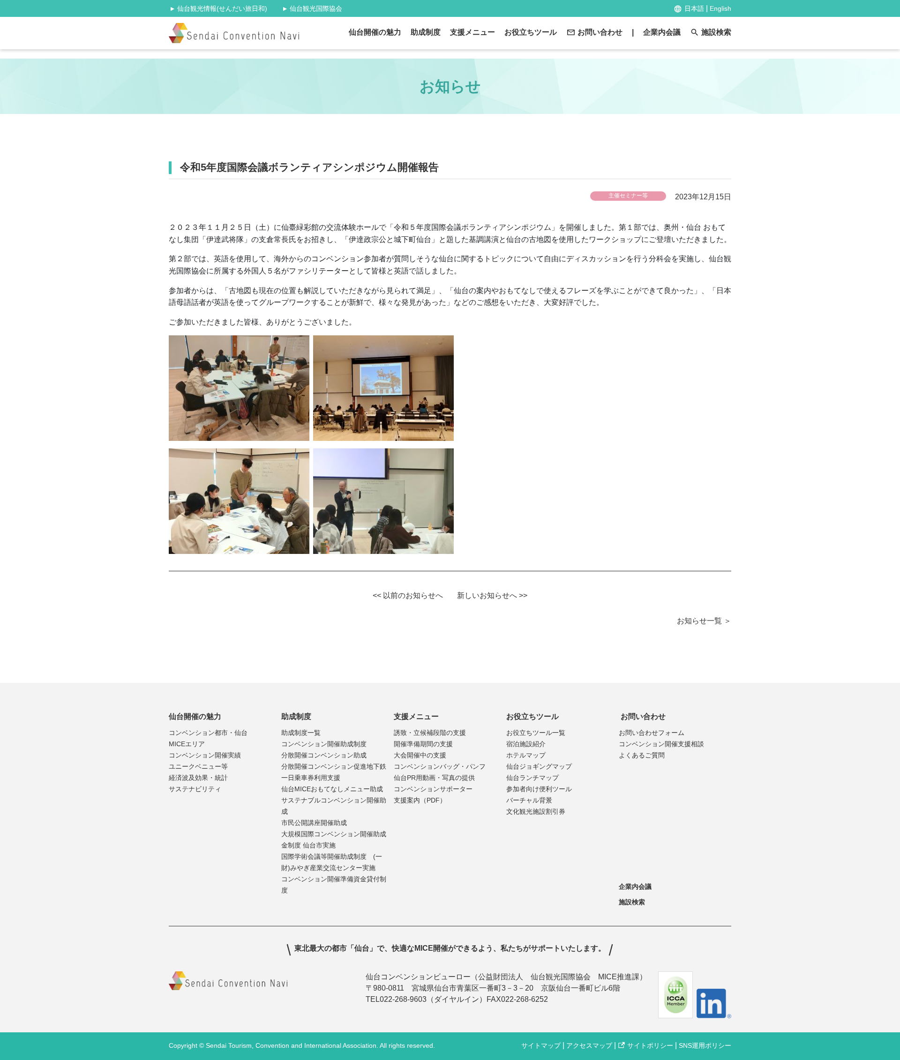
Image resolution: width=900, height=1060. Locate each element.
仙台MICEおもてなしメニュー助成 (332, 789)
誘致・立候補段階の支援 (430, 732)
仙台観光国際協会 (311, 8)
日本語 (694, 8)
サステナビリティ (195, 789)
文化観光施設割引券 (535, 811)
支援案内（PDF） (420, 800)
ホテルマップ (526, 755)
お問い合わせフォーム (651, 732)
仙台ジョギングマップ (539, 766)
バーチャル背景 (529, 800)
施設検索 (716, 32)
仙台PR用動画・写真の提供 (434, 777)
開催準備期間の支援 (423, 744)
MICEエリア (187, 744)
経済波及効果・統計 (198, 777)
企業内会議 (662, 32)
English (720, 8)
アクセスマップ (589, 1045)
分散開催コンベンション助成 (324, 755)
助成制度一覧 (301, 732)
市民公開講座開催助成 (314, 822)
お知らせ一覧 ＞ (704, 621)
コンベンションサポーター (433, 789)
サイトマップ (541, 1045)
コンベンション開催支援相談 (661, 744)
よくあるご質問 (642, 755)
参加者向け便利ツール (539, 789)
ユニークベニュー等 (198, 766)
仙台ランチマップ (532, 777)
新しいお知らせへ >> (492, 595)
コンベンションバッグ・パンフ (440, 766)
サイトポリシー (650, 1045)
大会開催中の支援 (420, 755)
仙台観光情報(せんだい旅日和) (218, 8)
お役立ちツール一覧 (535, 732)
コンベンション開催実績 (205, 755)
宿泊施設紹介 (526, 744)
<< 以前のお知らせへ (408, 595)
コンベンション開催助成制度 (324, 744)
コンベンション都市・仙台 (208, 732)
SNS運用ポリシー (705, 1045)
